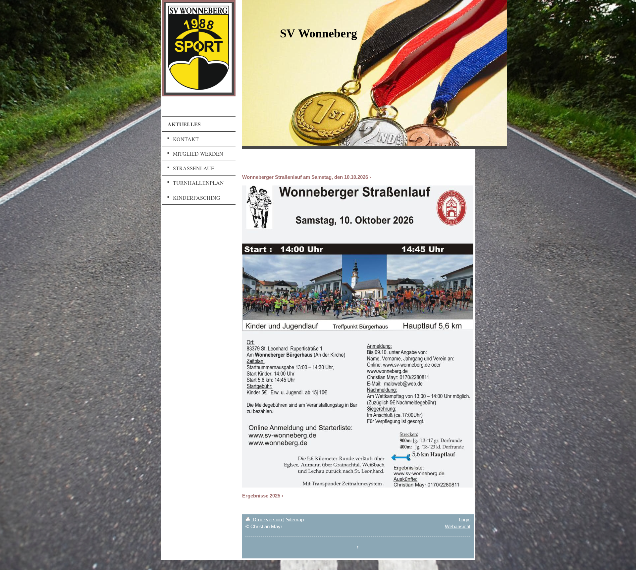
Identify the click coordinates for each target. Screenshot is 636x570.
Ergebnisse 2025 (261, 495)
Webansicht (457, 526)
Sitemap (295, 519)
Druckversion (267, 519)
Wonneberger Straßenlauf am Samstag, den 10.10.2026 (305, 177)
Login (464, 519)
